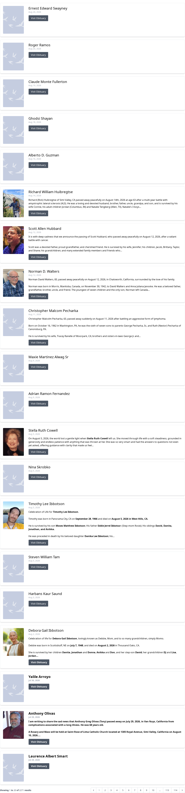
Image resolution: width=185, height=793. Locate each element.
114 (175, 790)
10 (153, 790)
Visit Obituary (38, 18)
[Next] (182, 790)
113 (167, 790)
